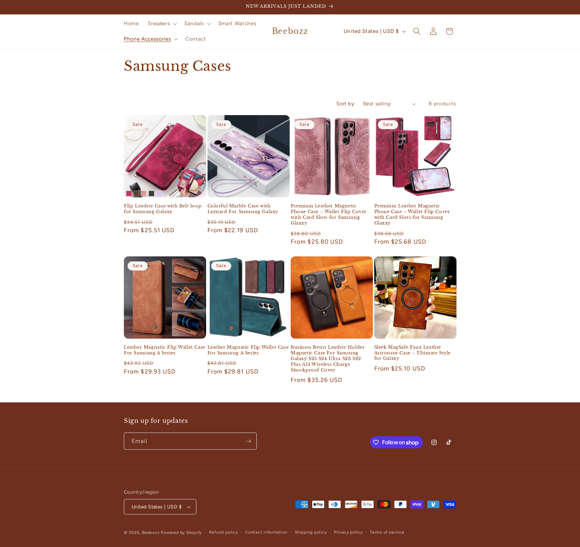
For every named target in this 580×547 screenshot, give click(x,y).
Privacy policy (348, 532)
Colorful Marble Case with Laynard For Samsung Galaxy (243, 208)
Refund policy (223, 532)
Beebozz (150, 532)
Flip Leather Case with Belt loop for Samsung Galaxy (162, 208)
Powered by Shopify (181, 532)
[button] (161, 23)
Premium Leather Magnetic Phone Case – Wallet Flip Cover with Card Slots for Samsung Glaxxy (329, 214)
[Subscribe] (248, 441)
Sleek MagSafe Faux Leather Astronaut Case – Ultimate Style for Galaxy (412, 353)
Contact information (266, 532)
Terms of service (387, 532)
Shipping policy (311, 532)
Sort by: (346, 103)
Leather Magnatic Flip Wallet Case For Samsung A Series (164, 350)
